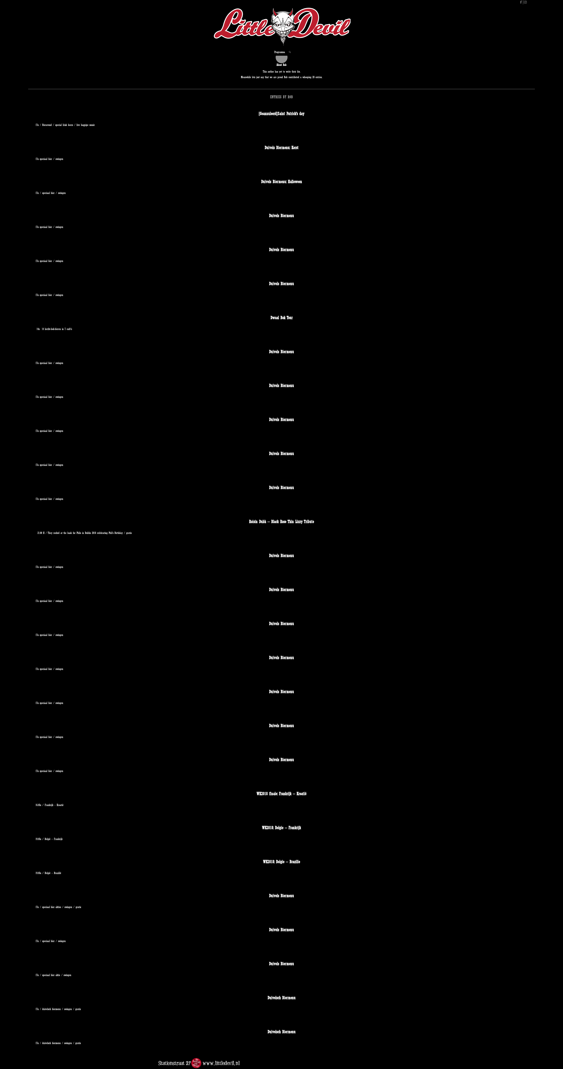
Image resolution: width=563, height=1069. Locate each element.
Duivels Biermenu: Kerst (282, 147)
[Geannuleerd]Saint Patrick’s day (281, 113)
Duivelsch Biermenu (282, 997)
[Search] (289, 52)
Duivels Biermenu (281, 215)
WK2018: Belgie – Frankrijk (281, 827)
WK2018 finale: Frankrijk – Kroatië (281, 793)
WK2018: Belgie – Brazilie (281, 861)
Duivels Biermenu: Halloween (281, 181)
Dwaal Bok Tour (282, 317)
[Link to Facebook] (521, 2)
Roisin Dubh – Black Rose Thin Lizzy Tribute (281, 521)
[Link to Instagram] (525, 2)
